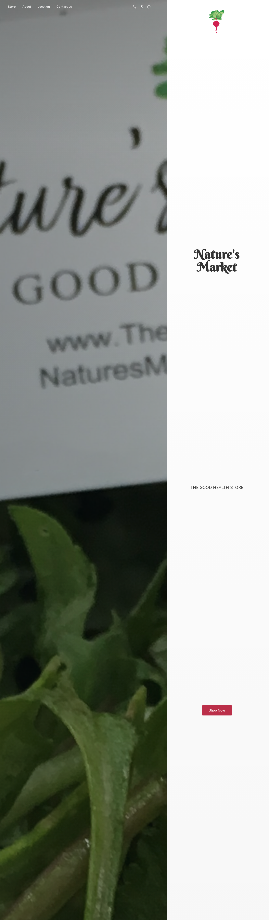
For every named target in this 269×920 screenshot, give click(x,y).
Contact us (64, 6)
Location (44, 6)
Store (12, 6)
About (26, 6)
